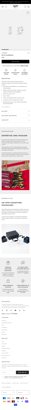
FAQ (3, 341)
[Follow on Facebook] (2, 310)
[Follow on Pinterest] (11, 310)
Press (3, 325)
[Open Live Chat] (23, 262)
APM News (4, 334)
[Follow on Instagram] (7, 310)
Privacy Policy (15, 383)
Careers (3, 332)
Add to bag (15, 61)
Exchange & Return (6, 348)
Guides (3, 346)
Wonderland (4, 327)
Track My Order (5, 353)
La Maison (4, 320)
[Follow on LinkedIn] (24, 310)
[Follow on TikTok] (20, 310)
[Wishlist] (25, 7)
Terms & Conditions (6, 383)
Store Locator (4, 329)
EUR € (5, 392)
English (20, 392)
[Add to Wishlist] (28, 53)
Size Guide (4, 343)
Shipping (4, 350)
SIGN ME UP (22, 372)
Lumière (4, 53)
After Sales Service (6, 355)
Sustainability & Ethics (6, 322)
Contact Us (4, 357)
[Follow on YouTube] (15, 310)
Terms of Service (24, 383)
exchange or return (21, 291)
